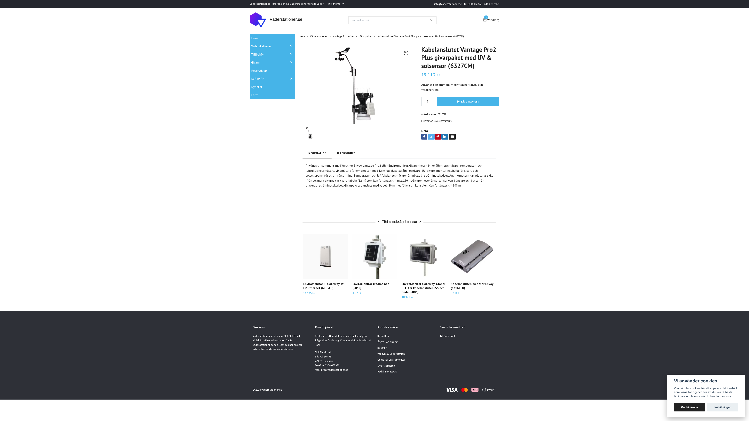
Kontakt (382, 348)
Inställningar (722, 407)
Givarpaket (365, 36)
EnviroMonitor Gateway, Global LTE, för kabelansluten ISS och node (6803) (423, 288)
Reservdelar (259, 71)
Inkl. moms (334, 3)
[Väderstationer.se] (276, 20)
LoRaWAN (257, 78)
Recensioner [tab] (346, 153)
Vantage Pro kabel (343, 36)
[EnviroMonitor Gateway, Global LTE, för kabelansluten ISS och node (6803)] (424, 256)
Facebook (449, 336)
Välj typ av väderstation (391, 354)
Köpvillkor (383, 336)
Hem (254, 38)
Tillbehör (257, 54)
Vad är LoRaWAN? (387, 371)
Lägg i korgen (470, 101)
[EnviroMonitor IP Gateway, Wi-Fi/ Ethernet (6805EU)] (325, 256)
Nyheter (256, 87)
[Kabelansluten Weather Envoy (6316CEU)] (473, 256)
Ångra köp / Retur (387, 342)
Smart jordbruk (386, 365)
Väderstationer (261, 46)
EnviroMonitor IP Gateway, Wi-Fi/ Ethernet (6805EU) (324, 286)
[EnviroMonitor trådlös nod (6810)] (374, 256)
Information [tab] (317, 153)
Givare (255, 62)
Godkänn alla (689, 407)
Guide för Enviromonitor (391, 359)
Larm (254, 95)
